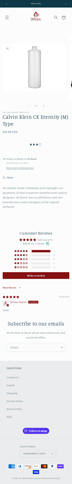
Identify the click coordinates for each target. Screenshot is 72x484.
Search (11, 385)
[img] (11, 297)
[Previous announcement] (6, 3)
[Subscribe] (61, 347)
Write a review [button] (36, 275)
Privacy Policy (15, 401)
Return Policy (14, 409)
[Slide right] (43, 105)
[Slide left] (28, 105)
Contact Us (13, 377)
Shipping (12, 393)
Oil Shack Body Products (30, 478)
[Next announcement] (65, 3)
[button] (7, 17)
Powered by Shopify (51, 478)
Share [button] (10, 177)
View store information (20, 167)
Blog (9, 416)
